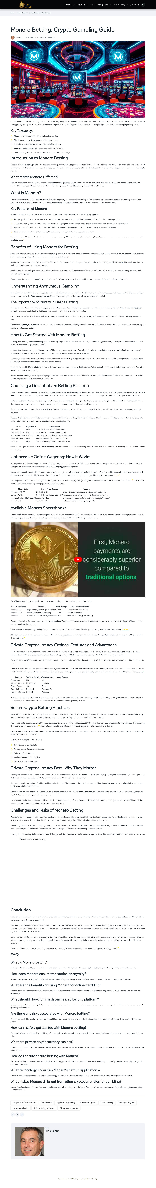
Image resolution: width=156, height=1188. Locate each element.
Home (69, 4)
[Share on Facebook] (13, 1114)
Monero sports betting (20, 1108)
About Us (80, 4)
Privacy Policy (119, 4)
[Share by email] (22, 1114)
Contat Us (134, 4)
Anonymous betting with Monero (24, 1103)
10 (39, 725)
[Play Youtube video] (78, 559)
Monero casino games (87, 1103)
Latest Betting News (98, 4)
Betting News (21, 12)
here (117, 475)
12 (118, 948)
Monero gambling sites (126, 1103)
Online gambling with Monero (44, 1108)
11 (117, 948)
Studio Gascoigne (92, 1179)
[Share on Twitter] (17, 1114)
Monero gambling (107, 1103)
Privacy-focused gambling (69, 1108)
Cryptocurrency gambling (66, 1103)
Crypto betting (46, 1103)
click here (126, 629)
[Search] (143, 5)
